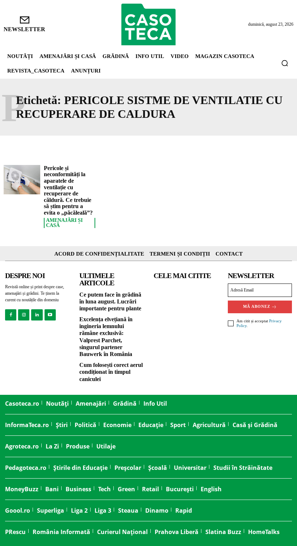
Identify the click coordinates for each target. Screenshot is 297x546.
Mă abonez (256, 306)
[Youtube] (50, 314)
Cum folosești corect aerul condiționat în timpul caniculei (111, 372)
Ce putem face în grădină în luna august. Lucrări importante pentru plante (110, 301)
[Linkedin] (36, 314)
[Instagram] (23, 314)
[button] (284, 63)
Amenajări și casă (64, 223)
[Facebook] (10, 314)
